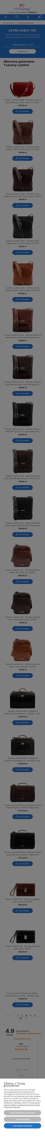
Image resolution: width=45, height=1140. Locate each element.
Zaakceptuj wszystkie (22, 1126)
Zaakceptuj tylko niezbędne (22, 1113)
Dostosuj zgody (23, 1119)
